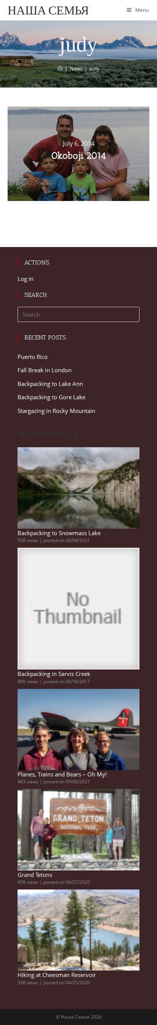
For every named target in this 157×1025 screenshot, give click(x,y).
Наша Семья (48, 10)
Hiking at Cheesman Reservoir (57, 975)
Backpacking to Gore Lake (51, 397)
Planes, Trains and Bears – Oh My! (62, 774)
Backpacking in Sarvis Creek (54, 673)
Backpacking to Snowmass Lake (59, 533)
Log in (26, 278)
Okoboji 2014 (78, 155)
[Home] (60, 68)
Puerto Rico (33, 356)
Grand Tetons (35, 874)
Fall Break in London (45, 370)
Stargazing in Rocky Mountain (56, 410)
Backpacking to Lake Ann (50, 383)
